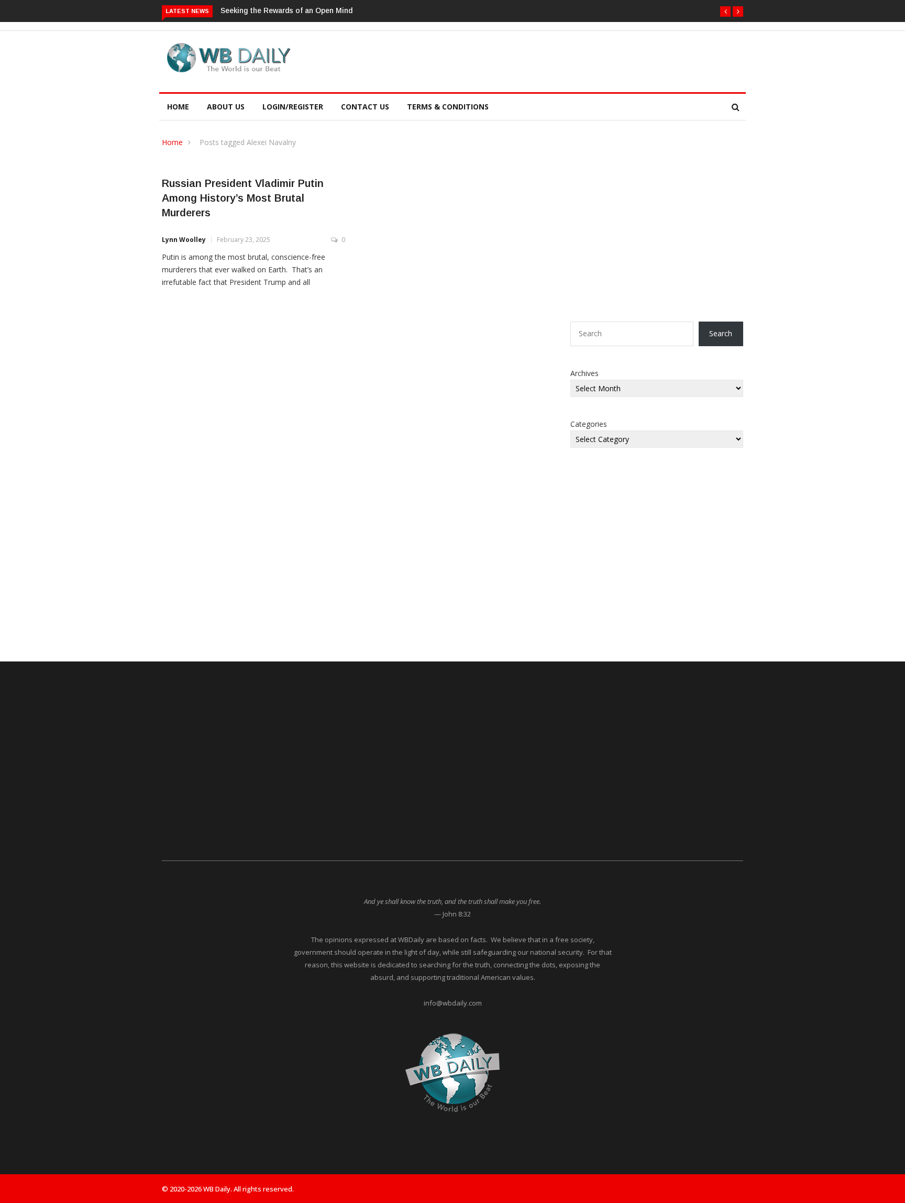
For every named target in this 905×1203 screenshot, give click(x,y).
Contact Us (365, 107)
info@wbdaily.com (453, 1003)
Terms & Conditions (448, 107)
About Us (226, 107)
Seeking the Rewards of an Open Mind (286, 10)
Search (720, 333)
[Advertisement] (501, 59)
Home (178, 107)
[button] (725, 11)
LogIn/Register (292, 107)
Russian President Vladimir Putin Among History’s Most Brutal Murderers (243, 198)
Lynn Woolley (184, 239)
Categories (588, 424)
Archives (584, 373)
